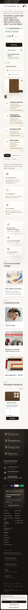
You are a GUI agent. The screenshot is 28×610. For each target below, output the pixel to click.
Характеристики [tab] (17, 155)
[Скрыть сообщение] (25, 2)
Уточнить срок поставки (15, 70)
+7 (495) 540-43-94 (12, 467)
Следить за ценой (15, 74)
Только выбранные (14, 604)
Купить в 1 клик (12, 50)
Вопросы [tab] (14, 159)
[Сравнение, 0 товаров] (21, 6)
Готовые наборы (8, 515)
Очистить (21, 388)
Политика (6, 542)
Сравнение (18, 518)
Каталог (10, 11)
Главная (6, 11)
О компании (7, 537)
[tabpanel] (14, 189)
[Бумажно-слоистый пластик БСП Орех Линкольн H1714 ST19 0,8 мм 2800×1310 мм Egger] (12, 396)
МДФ (5, 526)
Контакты (6, 540)
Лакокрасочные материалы (8, 529)
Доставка (17, 513)
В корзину (14, 44)
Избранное (17, 515)
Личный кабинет (19, 522)
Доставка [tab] (7, 159)
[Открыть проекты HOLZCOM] (18, 6)
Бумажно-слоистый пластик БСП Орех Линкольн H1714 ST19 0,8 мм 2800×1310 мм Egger (12, 406)
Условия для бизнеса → (14, 505)
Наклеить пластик (11, 66)
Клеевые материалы (6, 522)
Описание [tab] (7, 155)
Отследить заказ (19, 520)
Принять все (14, 601)
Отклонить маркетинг (14, 607)
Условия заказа (8, 544)
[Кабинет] (26, 6)
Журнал (6, 535)
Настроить (4, 599)
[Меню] (5, 6)
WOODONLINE (11, 6)
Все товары (7, 513)
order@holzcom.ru (13, 471)
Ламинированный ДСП (8, 518)
